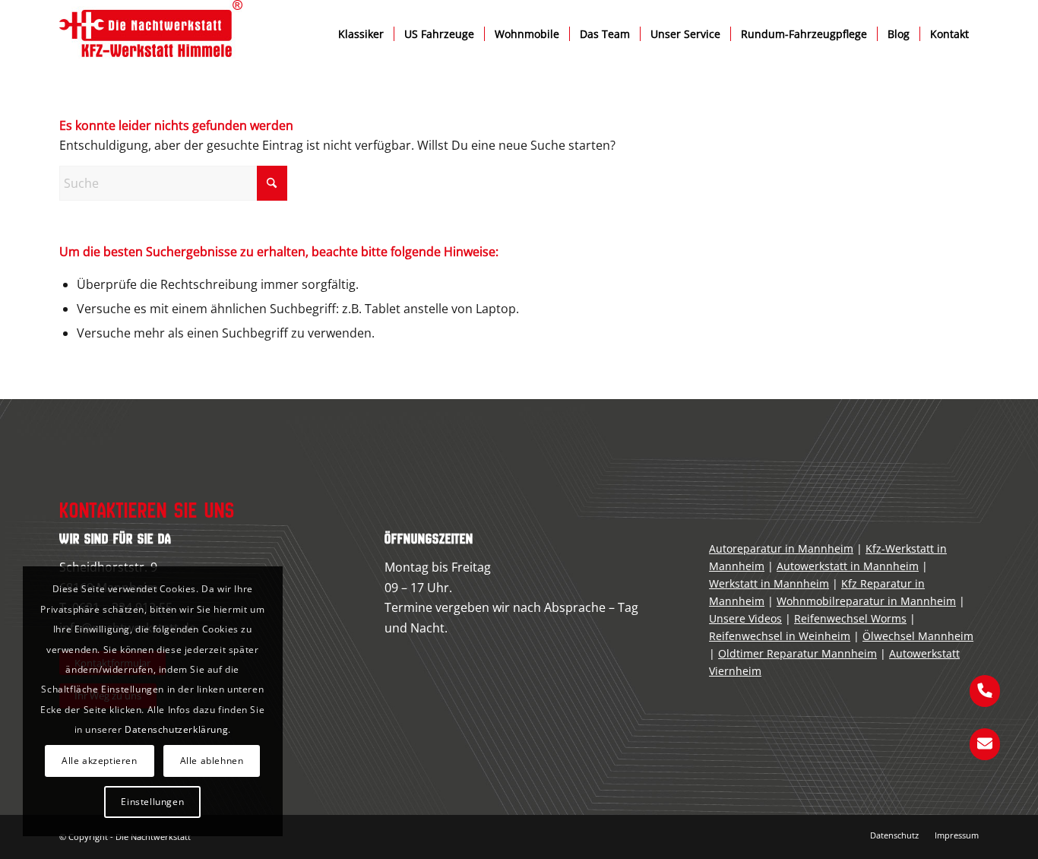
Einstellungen (152, 801)
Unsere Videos (745, 618)
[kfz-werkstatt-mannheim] (150, 34)
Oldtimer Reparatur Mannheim (797, 653)
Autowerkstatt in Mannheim (848, 566)
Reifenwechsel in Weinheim (779, 636)
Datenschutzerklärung (176, 729)
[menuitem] (361, 34)
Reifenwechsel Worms (850, 618)
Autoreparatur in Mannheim (781, 548)
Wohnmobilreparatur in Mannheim (866, 601)
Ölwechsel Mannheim (917, 636)
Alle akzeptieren (100, 760)
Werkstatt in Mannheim (769, 583)
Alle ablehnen (212, 760)
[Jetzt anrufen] (984, 689)
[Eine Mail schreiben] (984, 742)
